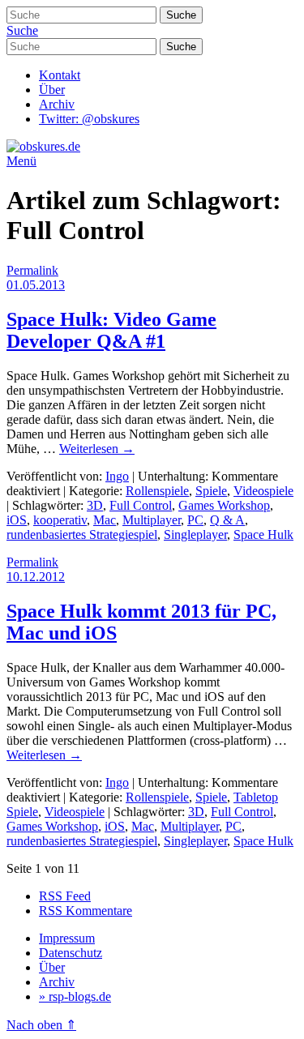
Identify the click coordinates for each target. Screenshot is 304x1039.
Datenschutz (70, 953)
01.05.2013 (35, 285)
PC (195, 520)
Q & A (227, 520)
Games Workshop (224, 505)
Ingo (117, 476)
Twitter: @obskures (89, 119)
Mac (104, 520)
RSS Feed (65, 896)
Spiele (211, 491)
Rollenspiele (157, 491)
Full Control (140, 505)
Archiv (57, 104)
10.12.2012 (35, 577)
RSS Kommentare (85, 910)
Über (52, 89)
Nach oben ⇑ (41, 1025)
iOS (16, 520)
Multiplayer (151, 520)
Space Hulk (263, 534)
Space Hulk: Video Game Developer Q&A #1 (111, 330)
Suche (22, 30)
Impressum (67, 938)
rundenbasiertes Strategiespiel (81, 534)
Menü (21, 161)
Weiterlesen (97, 448)
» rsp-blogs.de (75, 996)
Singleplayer (195, 534)
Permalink (32, 270)
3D (95, 505)
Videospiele (263, 491)
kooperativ (60, 520)
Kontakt (59, 75)
